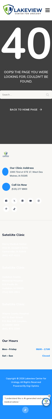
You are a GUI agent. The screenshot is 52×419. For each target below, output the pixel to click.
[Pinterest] (6, 209)
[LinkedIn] (22, 201)
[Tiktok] (14, 209)
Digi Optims (32, 386)
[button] (46, 402)
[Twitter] (14, 201)
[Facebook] (6, 201)
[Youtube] (30, 201)
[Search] (47, 94)
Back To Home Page (24, 109)
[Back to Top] (46, 414)
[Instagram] (38, 201)
